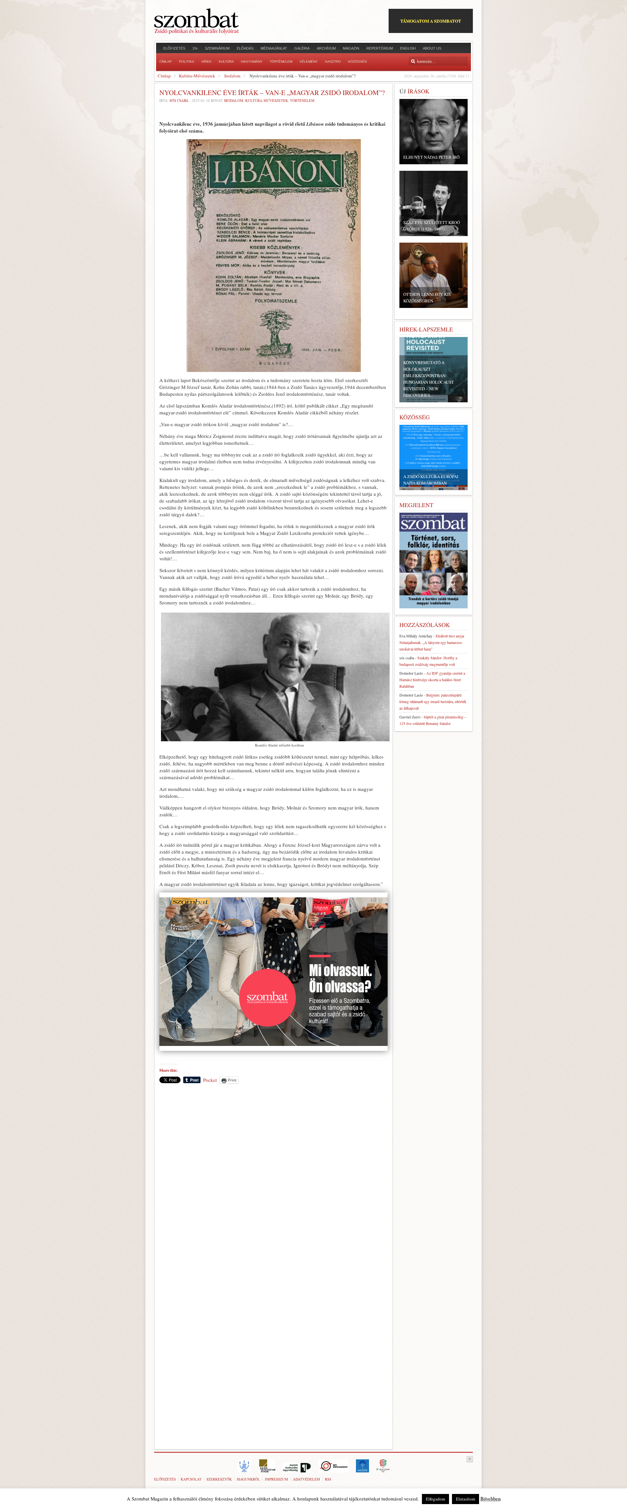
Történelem (302, 100)
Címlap (164, 76)
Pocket (210, 1080)
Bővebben (490, 1498)
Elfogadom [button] (435, 1499)
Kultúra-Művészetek (197, 76)
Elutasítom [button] (465, 1499)
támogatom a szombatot (430, 21)
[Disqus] (273, 1179)
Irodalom (232, 76)
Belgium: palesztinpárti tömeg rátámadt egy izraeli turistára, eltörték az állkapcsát (432, 701)
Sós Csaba (178, 100)
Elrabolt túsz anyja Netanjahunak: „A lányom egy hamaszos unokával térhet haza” (431, 642)
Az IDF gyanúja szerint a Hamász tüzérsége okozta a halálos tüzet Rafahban (432, 679)
